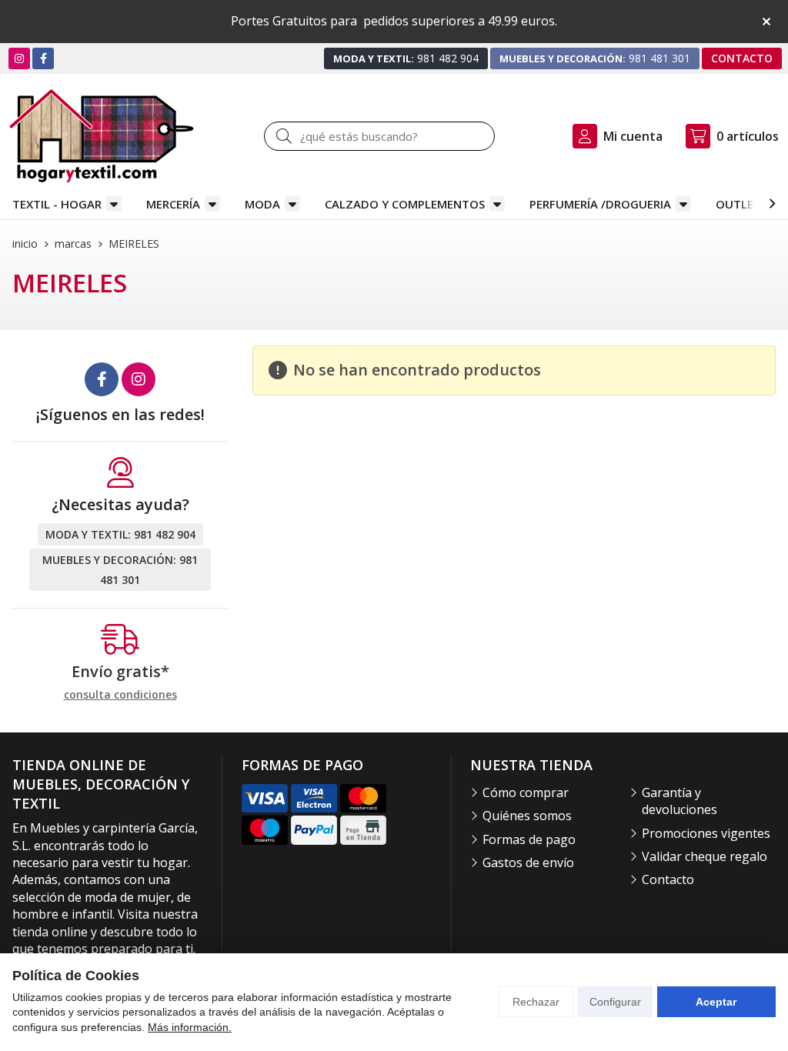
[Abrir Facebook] (43, 58)
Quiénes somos (527, 815)
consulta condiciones (120, 695)
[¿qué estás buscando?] (379, 136)
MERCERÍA (173, 204)
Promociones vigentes (706, 833)
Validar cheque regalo (704, 856)
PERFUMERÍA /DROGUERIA (600, 204)
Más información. (190, 1027)
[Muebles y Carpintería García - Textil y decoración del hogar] (101, 135)
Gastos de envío (528, 862)
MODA (262, 204)
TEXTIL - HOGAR (57, 204)
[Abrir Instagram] (19, 58)
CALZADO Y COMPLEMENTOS (405, 204)
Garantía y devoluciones (679, 801)
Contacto (668, 879)
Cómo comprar (525, 792)
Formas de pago (529, 839)
